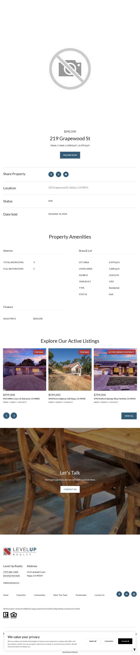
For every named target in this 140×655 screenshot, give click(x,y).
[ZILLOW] (134, 594)
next (14, 415)
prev (6, 415)
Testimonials (80, 595)
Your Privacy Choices (70, 652)
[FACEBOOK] (119, 594)
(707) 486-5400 (10, 572)
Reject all (92, 641)
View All (129, 416)
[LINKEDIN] (126, 594)
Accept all (125, 641)
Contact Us (70, 489)
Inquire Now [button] (70, 155)
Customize (109, 641)
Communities (39, 595)
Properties (21, 595)
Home (5, 595)
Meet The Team (60, 595)
